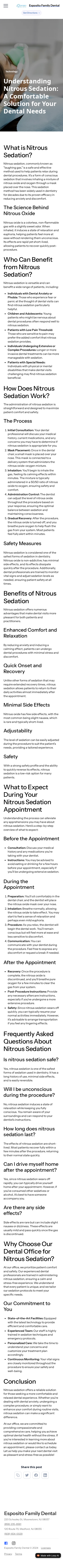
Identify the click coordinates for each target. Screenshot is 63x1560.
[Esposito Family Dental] (21, 5)
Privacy (8, 1553)
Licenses (46, 1547)
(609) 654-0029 (13, 1533)
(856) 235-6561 (12, 1524)
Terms (18, 1553)
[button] (31, 12)
